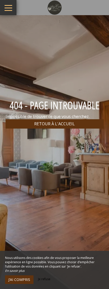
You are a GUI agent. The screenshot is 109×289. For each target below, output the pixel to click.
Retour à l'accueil (54, 124)
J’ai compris (19, 279)
